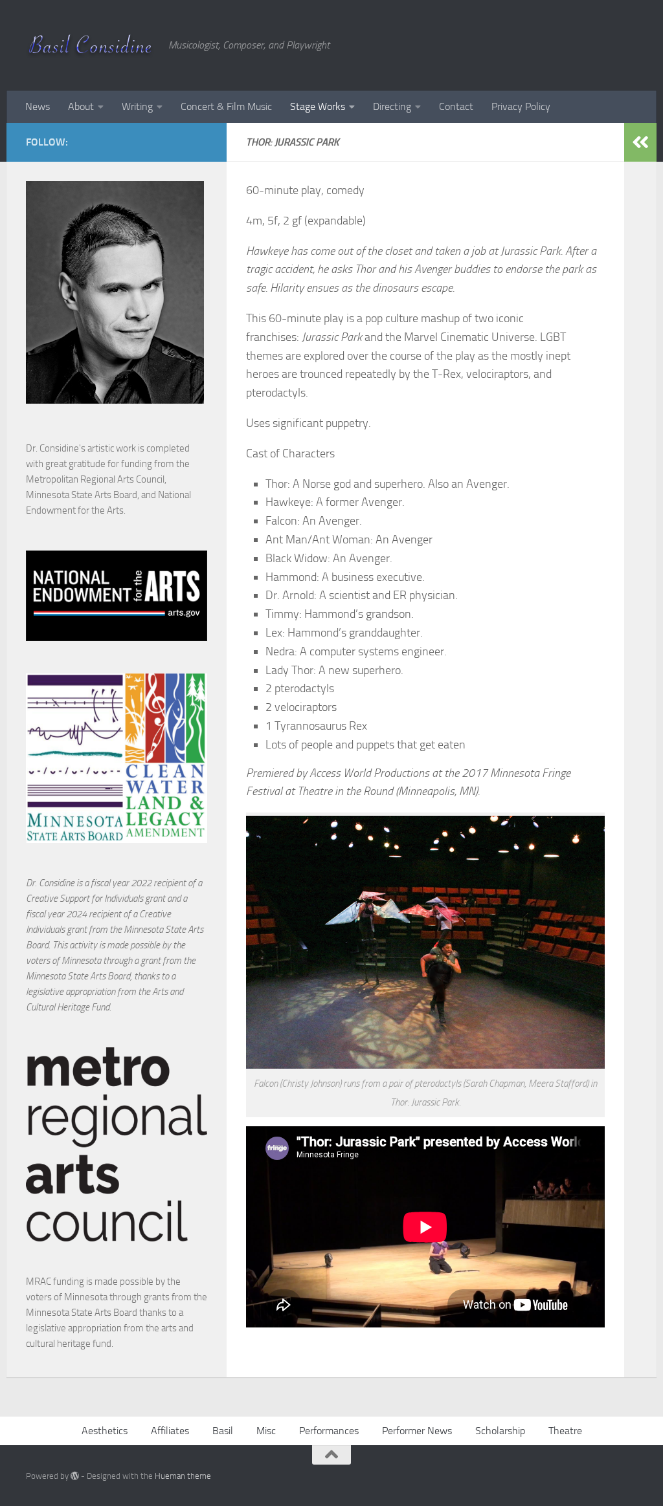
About (81, 106)
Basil (222, 1430)
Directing (392, 106)
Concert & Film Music (226, 106)
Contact (456, 106)
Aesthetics (105, 1430)
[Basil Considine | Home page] (90, 45)
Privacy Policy (520, 106)
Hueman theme (183, 1476)
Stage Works (317, 106)
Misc (266, 1430)
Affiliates (170, 1430)
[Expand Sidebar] (640, 142)
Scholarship (500, 1430)
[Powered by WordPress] (75, 1476)
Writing (137, 106)
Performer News (417, 1430)
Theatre (565, 1430)
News (37, 106)
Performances (329, 1430)
